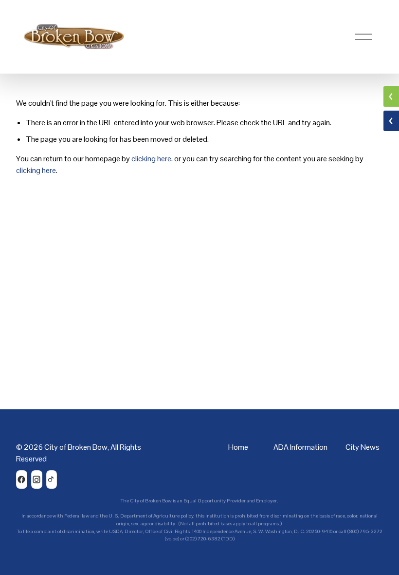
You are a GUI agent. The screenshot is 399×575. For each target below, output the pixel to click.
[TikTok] (51, 479)
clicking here (151, 158)
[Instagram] (36, 479)
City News (362, 447)
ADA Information (300, 447)
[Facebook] (21, 479)
